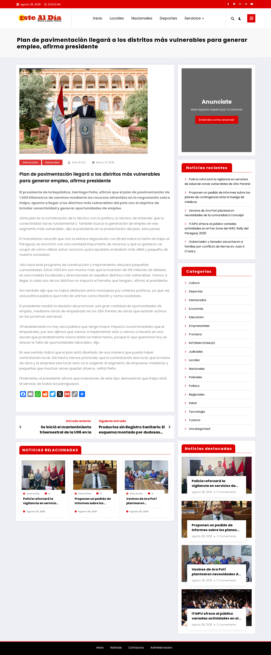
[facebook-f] (228, 4)
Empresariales (199, 326)
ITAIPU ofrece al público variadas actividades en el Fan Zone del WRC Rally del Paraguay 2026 (217, 228)
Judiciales (196, 352)
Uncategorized (199, 429)
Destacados (30, 162)
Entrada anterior (78, 421)
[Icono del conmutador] (251, 18)
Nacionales (141, 18)
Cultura (194, 283)
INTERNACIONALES (202, 343)
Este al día (79, 162)
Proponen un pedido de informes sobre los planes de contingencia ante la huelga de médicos (93, 501)
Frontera (195, 334)
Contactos (136, 647)
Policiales (195, 377)
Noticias (116, 647)
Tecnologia (197, 412)
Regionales (196, 394)
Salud (193, 403)
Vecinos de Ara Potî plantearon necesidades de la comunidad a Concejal (144, 501)
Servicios (193, 18)
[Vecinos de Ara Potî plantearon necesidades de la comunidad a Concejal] (146, 477)
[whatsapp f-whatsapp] (240, 4)
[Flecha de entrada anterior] (20, 427)
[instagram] (246, 4)
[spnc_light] (240, 18)
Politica (194, 386)
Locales (117, 18)
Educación (196, 317)
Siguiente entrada (112, 421)
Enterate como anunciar (216, 120)
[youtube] (252, 4)
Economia (196, 309)
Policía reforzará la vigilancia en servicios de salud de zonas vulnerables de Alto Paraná (40, 501)
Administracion (161, 647)
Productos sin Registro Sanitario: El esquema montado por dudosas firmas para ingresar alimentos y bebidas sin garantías (132, 429)
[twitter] (234, 4)
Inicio (97, 18)
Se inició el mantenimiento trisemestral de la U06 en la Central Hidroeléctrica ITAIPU (63, 429)
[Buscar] (233, 18)
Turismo (194, 420)
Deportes (168, 18)
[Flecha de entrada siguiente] (169, 427)
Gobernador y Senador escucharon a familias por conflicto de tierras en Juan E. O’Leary (215, 246)
